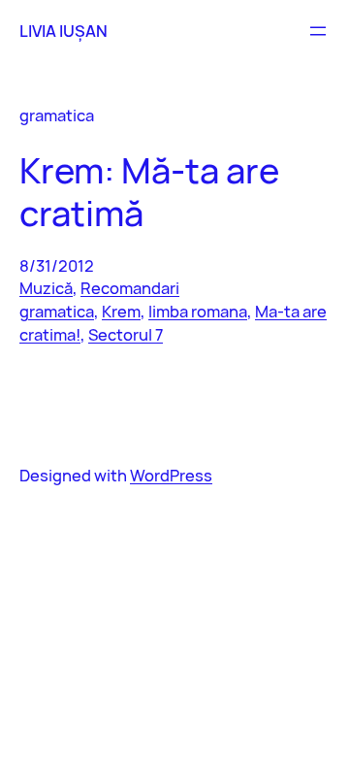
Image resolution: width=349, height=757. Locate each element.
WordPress (171, 475)
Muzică (46, 288)
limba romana (197, 311)
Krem (121, 311)
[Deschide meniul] (318, 31)
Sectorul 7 (125, 334)
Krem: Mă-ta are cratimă (149, 191)
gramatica (56, 311)
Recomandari (129, 288)
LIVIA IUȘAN (63, 30)
